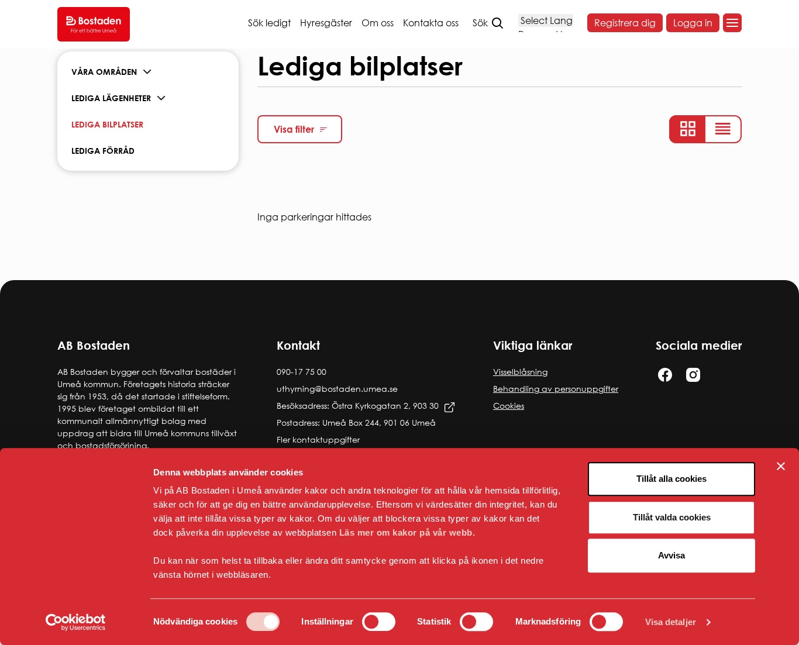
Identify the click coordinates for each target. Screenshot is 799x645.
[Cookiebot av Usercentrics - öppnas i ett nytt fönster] (76, 622)
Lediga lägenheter (111, 98)
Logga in (692, 23)
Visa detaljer (670, 622)
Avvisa (671, 555)
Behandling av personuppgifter (555, 389)
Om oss (377, 23)
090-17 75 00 (301, 372)
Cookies (508, 406)
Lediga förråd (103, 151)
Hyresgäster (326, 23)
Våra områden (104, 72)
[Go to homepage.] (93, 24)
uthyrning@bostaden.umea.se (337, 389)
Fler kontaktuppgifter (318, 439)
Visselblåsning (520, 372)
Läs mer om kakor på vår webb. (407, 532)
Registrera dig (625, 23)
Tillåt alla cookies (671, 479)
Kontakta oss (431, 23)
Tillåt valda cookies (672, 517)
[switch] (378, 621)
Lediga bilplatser (107, 124)
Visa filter (294, 129)
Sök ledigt (269, 23)
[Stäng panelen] (781, 466)
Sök (480, 23)
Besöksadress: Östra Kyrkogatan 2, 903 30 (358, 406)
